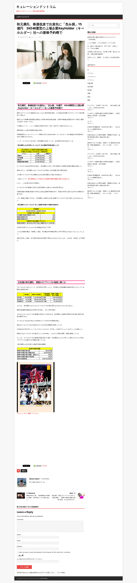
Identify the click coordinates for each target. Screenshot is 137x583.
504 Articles (45, 479)
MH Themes (44, 578)
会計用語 (90, 87)
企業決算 (90, 83)
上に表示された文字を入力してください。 (30, 559)
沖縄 (88, 93)
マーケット (34, 37)
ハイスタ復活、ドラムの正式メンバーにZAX (101, 43)
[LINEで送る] (37, 83)
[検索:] (104, 25)
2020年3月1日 (24, 37)
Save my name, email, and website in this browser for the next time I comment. (45, 552)
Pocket (44, 83)
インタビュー (91, 76)
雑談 (88, 100)
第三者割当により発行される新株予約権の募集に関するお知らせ (48, 179)
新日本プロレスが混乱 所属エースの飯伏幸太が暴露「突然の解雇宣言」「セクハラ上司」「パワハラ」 (103, 145)
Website (19, 546)
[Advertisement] (33, 96)
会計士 (24, 471)
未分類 (89, 90)
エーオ (89, 121)
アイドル (90, 73)
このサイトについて (22, 17)
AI (88, 70)
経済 (88, 97)
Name (19, 535)
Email (18, 541)
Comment (20, 519)
